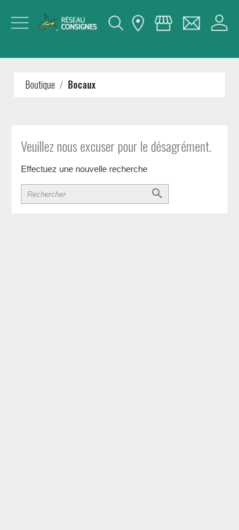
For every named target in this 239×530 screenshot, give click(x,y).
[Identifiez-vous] (219, 23)
